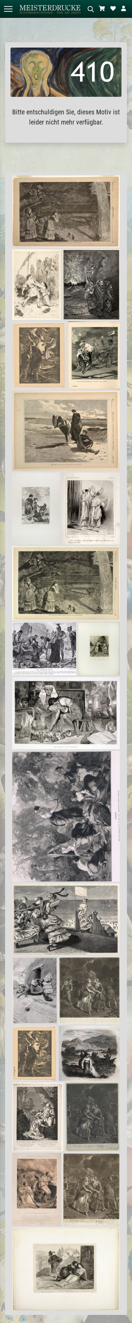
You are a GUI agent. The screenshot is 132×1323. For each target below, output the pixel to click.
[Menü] (8, 9)
